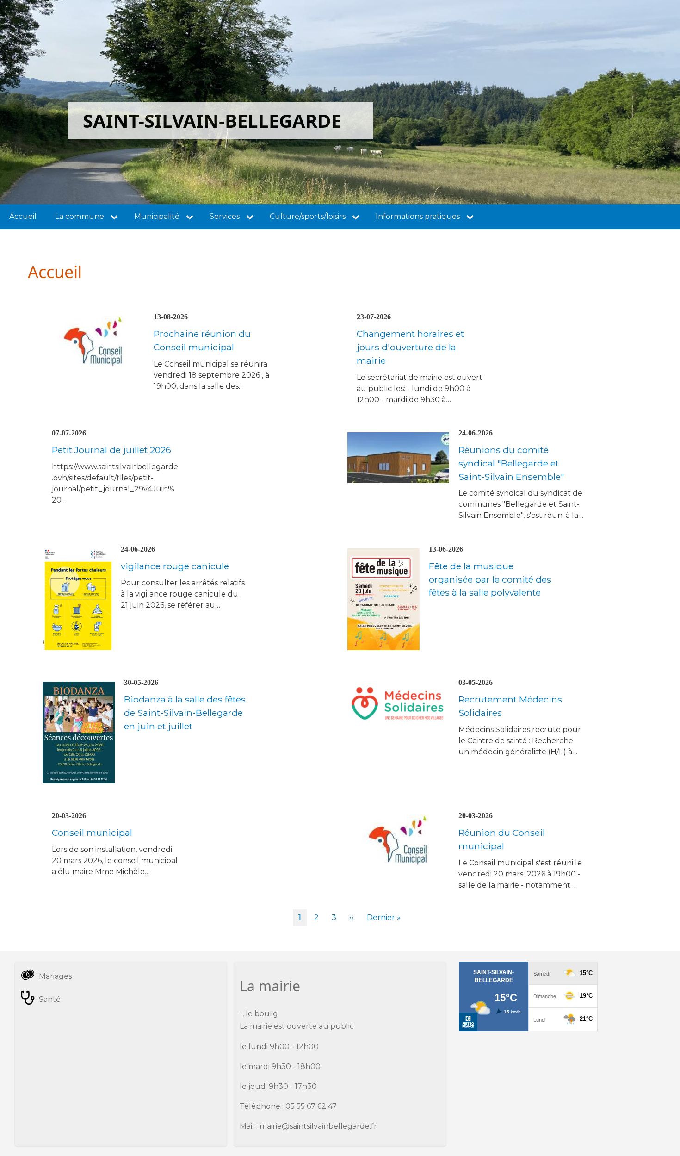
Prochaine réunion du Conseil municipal (202, 340)
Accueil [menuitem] (23, 216)
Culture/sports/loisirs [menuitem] (308, 216)
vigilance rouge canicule (175, 566)
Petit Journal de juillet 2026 (111, 449)
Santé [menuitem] (50, 999)
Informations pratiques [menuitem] (418, 216)
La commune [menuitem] (79, 216)
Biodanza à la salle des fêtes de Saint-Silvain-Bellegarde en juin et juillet (185, 713)
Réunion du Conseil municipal (501, 839)
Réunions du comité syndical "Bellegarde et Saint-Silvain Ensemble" (511, 463)
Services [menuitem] (225, 216)
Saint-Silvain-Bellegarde (212, 120)
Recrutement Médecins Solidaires (510, 706)
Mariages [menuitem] (55, 976)
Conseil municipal (92, 832)
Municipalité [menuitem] (156, 216)
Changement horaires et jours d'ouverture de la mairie (410, 347)
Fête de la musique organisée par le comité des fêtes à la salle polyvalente (490, 579)
